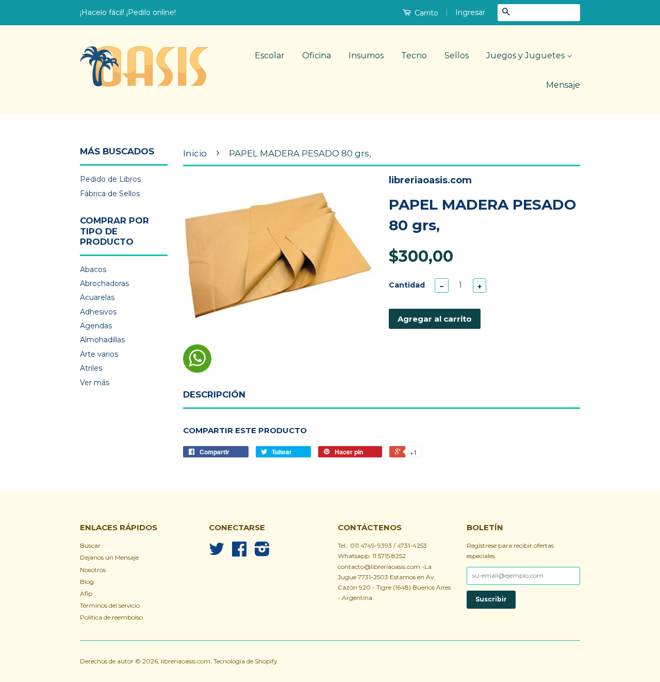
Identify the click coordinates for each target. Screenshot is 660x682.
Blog (87, 581)
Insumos (366, 55)
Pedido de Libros (110, 179)
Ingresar (470, 12)
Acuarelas (97, 297)
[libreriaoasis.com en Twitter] (216, 553)
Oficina (316, 55)
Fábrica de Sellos (110, 193)
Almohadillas (102, 339)
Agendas (96, 325)
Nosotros (93, 570)
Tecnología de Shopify (245, 661)
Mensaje (563, 85)
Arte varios (99, 354)
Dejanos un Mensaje (109, 557)
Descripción (214, 394)
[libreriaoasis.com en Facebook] (239, 553)
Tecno (414, 55)
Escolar (270, 55)
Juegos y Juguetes (526, 55)
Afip (86, 593)
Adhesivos (98, 311)
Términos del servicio (110, 605)
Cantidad (407, 285)
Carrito (425, 13)
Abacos (93, 269)
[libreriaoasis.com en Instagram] (262, 553)
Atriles (91, 368)
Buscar (90, 545)
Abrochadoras (104, 283)
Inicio (195, 153)
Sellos (456, 55)
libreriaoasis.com (185, 661)
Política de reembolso (111, 617)
